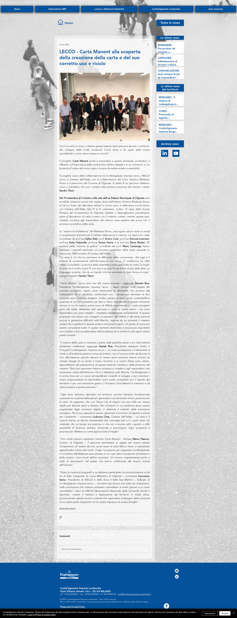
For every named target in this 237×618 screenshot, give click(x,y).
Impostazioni (209, 613)
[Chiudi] (233, 613)
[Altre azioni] (148, 44)
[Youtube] (176, 153)
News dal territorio (67, 508)
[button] (170, 144)
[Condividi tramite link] (60, 517)
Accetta (225, 613)
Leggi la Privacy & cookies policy (42, 614)
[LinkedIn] (164, 153)
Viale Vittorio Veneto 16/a (75, 591)
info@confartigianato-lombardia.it (134, 594)
